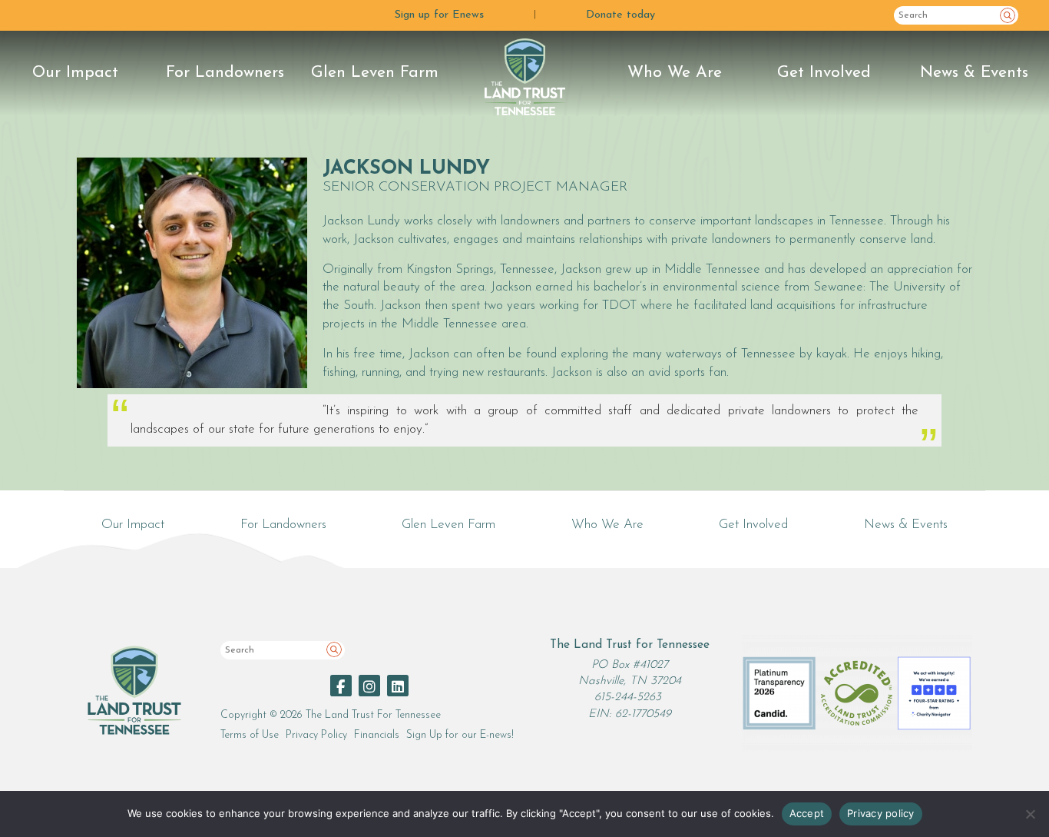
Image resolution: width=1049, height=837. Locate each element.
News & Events (974, 73)
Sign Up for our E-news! (460, 735)
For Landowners (225, 73)
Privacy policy (881, 813)
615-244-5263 (627, 697)
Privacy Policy (316, 735)
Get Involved (824, 73)
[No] (1029, 814)
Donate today (620, 15)
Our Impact (75, 73)
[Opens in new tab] (341, 685)
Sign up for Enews (439, 15)
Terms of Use (249, 735)
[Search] (1007, 15)
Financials (376, 735)
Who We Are (674, 73)
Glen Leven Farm (374, 73)
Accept (807, 813)
